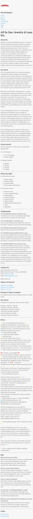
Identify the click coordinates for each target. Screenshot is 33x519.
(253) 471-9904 (9, 274)
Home (2, 16)
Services (3, 19)
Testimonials (4, 21)
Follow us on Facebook (7, 287)
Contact (3, 23)
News (2, 25)
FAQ (2, 27)
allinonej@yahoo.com (11, 276)
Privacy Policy (5, 516)
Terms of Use (5, 514)
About (2, 17)
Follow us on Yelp (6, 289)
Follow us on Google (7, 285)
